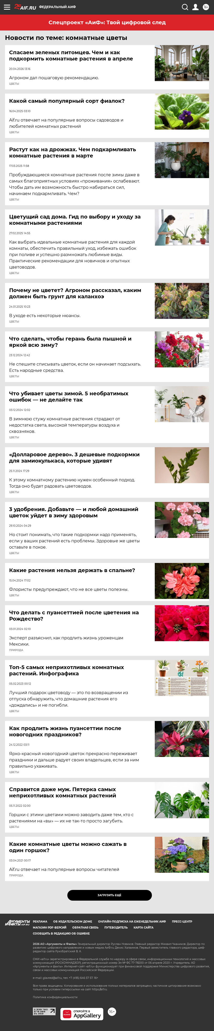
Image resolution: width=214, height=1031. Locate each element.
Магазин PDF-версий (49, 927)
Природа (16, 650)
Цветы (14, 84)
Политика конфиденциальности (55, 997)
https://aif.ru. (100, 989)
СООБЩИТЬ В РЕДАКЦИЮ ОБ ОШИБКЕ (61, 933)
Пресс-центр (182, 921)
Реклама (40, 921)
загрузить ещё (109, 895)
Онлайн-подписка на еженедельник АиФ (132, 921)
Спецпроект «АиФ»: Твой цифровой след (107, 22)
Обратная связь (85, 927)
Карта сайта (143, 927)
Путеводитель (116, 927)
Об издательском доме (72, 921)
